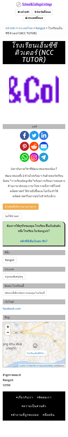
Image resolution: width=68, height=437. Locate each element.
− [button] (8, 332)
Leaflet (22, 365)
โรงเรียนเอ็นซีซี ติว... (36, 353)
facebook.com (12, 308)
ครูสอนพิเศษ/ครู (14, 276)
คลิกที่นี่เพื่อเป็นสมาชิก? (34, 241)
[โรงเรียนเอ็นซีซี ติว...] (35, 346)
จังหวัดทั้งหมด (43, 11)
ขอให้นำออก (12, 216)
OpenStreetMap (46, 365)
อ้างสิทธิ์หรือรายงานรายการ (20, 206)
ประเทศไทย (25, 28)
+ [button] (8, 327)
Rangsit (40, 28)
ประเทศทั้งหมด (35, 17)
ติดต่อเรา (45, 397)
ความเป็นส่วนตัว (34, 406)
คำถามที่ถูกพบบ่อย (26, 415)
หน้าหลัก (24, 11)
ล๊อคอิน (49, 415)
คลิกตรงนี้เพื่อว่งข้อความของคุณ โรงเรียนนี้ (25, 293)
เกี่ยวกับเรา (25, 397)
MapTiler (33, 365)
